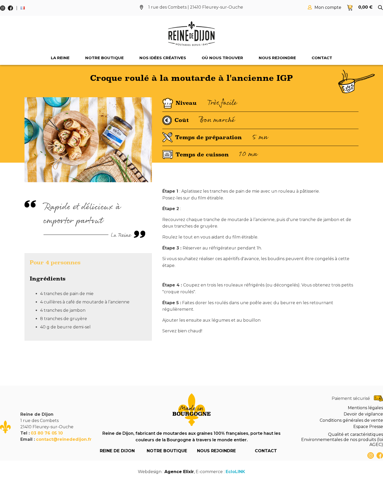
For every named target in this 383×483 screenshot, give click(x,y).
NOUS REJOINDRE (216, 450)
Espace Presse (368, 426)
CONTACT (266, 450)
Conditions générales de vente (351, 420)
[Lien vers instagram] (370, 455)
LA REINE (60, 57)
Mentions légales (365, 407)
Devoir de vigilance (363, 414)
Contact (322, 57)
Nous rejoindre (277, 57)
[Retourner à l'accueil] (191, 33)
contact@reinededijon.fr (63, 439)
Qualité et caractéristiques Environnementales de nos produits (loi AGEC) (342, 439)
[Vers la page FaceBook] (379, 455)
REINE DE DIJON (117, 450)
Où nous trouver (222, 57)
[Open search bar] (380, 7)
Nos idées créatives (162, 57)
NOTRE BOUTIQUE (167, 450)
